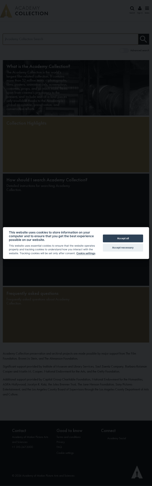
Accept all (123, 238)
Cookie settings (85, 253)
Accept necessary (123, 247)
